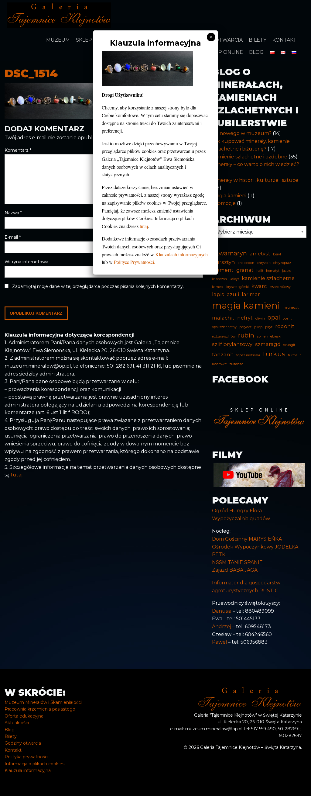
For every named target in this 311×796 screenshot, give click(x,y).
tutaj (144, 226)
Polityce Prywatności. (134, 262)
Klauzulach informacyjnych (181, 254)
